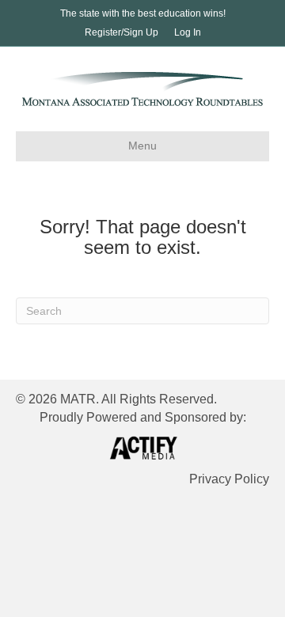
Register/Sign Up (121, 32)
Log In (187, 32)
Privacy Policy (229, 479)
